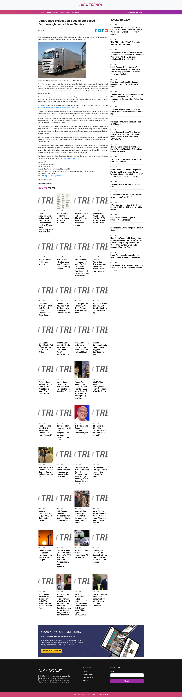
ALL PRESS (65, 12)
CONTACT (75, 12)
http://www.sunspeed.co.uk (70, 158)
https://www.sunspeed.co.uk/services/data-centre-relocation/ (59, 107)
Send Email (46, 167)
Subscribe (127, 681)
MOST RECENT (52, 12)
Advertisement (88, 677)
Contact (85, 680)
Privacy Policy (88, 674)
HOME (42, 12)
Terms (85, 671)
